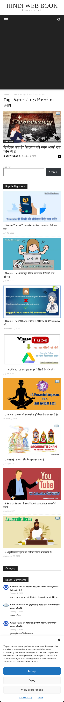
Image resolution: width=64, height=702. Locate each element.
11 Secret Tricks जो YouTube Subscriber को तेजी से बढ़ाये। (29, 505)
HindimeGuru (16, 586)
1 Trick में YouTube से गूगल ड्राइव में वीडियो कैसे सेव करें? (29, 369)
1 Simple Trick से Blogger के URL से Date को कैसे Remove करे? (32, 323)
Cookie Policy (25, 697)
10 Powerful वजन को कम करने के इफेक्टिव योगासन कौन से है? (30, 414)
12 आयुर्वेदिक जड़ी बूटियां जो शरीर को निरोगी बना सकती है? (27, 552)
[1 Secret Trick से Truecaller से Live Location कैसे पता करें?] (32, 207)
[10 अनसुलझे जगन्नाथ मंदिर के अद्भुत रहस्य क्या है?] (32, 439)
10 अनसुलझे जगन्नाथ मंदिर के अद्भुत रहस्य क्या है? (24, 459)
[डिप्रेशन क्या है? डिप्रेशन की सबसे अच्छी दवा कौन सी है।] (32, 127)
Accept (32, 671)
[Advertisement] (32, 57)
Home (40, 697)
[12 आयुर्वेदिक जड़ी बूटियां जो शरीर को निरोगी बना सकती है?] (32, 532)
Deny (32, 680)
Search (7, 166)
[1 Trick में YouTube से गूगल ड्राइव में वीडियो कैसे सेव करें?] (32, 350)
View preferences (32, 689)
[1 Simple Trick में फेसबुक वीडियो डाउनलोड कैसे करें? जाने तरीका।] (32, 254)
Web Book (8, 141)
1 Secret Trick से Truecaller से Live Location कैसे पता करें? (30, 227)
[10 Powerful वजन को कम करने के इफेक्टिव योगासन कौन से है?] (32, 394)
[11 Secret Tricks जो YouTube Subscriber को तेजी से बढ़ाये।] (32, 484)
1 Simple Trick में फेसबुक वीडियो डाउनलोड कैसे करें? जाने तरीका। (28, 275)
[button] (59, 639)
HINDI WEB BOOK (11, 156)
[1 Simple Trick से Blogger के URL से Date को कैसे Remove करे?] (32, 302)
